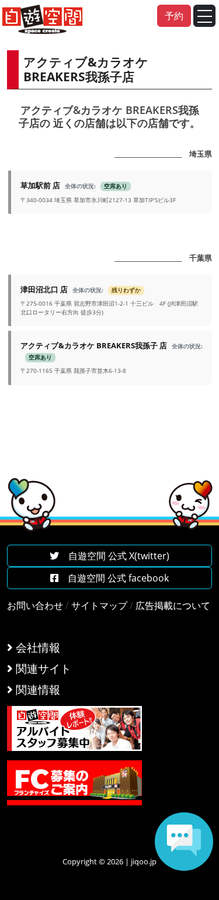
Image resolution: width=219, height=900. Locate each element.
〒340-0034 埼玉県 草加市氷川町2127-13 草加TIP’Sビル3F (98, 191)
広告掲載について (172, 605)
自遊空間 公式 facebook (113, 578)
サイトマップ (99, 605)
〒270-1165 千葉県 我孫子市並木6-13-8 (111, 357)
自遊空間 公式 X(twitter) (114, 555)
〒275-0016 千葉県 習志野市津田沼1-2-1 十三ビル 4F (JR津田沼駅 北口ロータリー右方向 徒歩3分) (109, 300)
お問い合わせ (35, 605)
